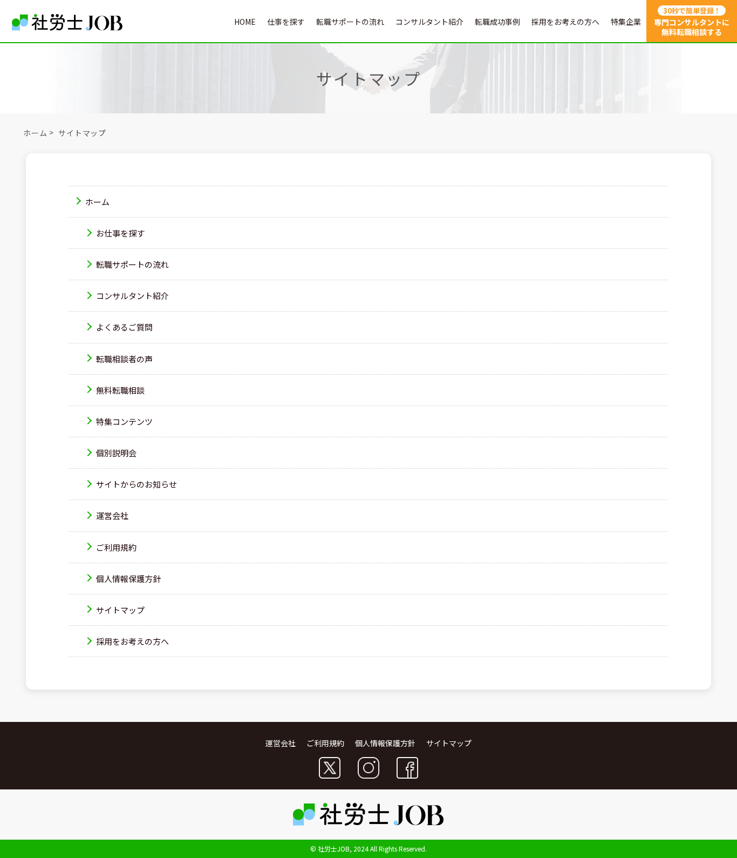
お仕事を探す (120, 233)
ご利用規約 (116, 547)
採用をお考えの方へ (565, 21)
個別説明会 (116, 452)
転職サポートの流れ (350, 21)
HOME (245, 21)
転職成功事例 (497, 21)
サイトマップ (120, 610)
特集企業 (626, 21)
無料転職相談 (120, 390)
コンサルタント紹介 (429, 21)
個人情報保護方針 (128, 578)
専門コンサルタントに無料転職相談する (691, 21)
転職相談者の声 (124, 358)
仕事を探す (286, 21)
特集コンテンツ (124, 421)
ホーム (35, 133)
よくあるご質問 (124, 327)
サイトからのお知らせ (136, 484)
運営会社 (112, 516)
